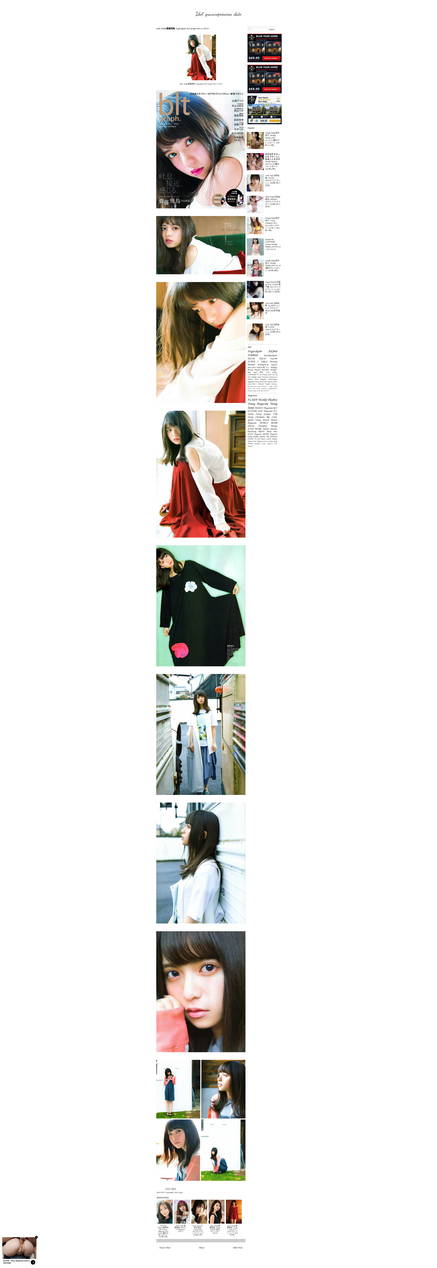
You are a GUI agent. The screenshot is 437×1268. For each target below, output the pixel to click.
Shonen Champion (257, 426)
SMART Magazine (270, 434)
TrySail (267, 384)
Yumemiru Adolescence (269, 377)
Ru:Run (261, 391)
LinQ (249, 384)
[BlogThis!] (168, 1189)
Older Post (237, 1247)
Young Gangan (263, 414)
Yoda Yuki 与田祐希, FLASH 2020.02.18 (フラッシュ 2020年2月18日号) (273, 330)
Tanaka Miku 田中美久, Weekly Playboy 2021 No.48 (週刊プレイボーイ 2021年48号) (272, 266)
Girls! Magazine (258, 441)
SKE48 (262, 358)
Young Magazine (258, 404)
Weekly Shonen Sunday (266, 429)
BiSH (249, 389)
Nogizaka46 (169, 1193)
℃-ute (259, 375)
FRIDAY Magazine (263, 408)
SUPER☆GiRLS (257, 361)
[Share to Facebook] (173, 1189)
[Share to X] (171, 1189)
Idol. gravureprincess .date (218, 14)
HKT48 (251, 358)
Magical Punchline (261, 370)
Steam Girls (263, 382)
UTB (275, 414)
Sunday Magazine (267, 444)
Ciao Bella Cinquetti (259, 389)
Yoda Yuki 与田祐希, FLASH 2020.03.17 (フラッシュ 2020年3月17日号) (273, 181)
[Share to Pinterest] (175, 1189)
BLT (163, 1193)
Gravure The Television (268, 437)
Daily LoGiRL (266, 439)
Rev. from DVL (255, 372)
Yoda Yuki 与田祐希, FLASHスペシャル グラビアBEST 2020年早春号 (272, 308)
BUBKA (264, 423)
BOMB (274, 423)
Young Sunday (253, 437)
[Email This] (166, 1189)
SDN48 (266, 391)
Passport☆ (265, 386)
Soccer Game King (270, 441)
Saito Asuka (178, 1193)
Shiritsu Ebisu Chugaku (257, 379)
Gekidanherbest (272, 389)
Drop (257, 382)
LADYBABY (252, 375)
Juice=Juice (252, 367)
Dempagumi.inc (263, 365)
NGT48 (273, 358)
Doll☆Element (258, 384)
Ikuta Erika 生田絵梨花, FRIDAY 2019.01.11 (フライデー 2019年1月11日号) (273, 202)
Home (201, 1247)
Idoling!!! (273, 370)
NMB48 (252, 355)
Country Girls (267, 375)
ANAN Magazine (254, 434)
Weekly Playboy (267, 400)
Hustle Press (272, 432)
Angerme (274, 365)
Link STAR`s (271, 372)
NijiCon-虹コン (263, 367)
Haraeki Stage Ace (253, 391)
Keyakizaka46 (270, 355)
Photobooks (252, 432)
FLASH (252, 400)
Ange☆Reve (273, 386)
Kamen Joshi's (272, 382)
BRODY (261, 432)
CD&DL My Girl (254, 439)
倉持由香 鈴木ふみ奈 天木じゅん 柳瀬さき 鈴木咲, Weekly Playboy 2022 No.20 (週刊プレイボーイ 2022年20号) (272, 161)
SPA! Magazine (265, 411)
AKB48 (272, 351)
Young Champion (256, 417)
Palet (259, 386)
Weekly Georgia (254, 444)
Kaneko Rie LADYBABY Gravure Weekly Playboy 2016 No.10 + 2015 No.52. (272, 244)
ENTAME (252, 411)
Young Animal (262, 420)
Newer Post (164, 1247)
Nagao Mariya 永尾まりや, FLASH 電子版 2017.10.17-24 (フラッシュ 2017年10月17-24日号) (273, 287)
